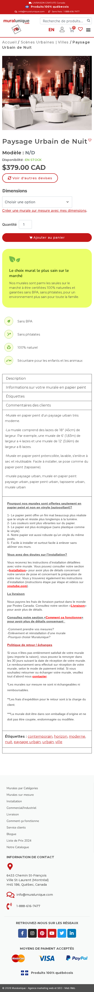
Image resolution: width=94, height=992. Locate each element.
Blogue (11, 834)
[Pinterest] (42, 933)
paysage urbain (27, 742)
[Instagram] (32, 933)
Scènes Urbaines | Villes (45, 42)
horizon (60, 736)
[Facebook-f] (22, 933)
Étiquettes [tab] (15, 396)
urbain (48, 742)
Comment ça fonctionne (23, 821)
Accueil (9, 42)
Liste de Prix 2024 (19, 841)
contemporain (40, 736)
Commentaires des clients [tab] (28, 405)
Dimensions (14, 190)
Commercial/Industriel (21, 808)
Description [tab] (16, 378)
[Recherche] (88, 20)
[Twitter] (61, 933)
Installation (14, 801)
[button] (88, 29)
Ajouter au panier (49, 237)
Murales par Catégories (22, 788)
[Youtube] (52, 933)
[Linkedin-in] (71, 933)
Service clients (16, 827)
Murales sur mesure (20, 795)
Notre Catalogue (18, 847)
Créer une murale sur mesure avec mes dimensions (44, 210)
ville (58, 742)
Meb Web (69, 988)
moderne (77, 736)
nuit (8, 742)
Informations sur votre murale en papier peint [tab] (46, 387)
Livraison (13, 814)
